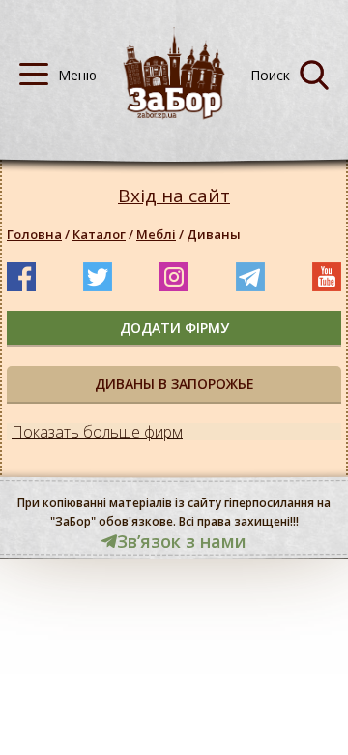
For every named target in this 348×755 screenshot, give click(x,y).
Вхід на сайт (174, 196)
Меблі (156, 234)
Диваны (214, 234)
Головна (34, 234)
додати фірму (174, 327)
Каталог (99, 234)
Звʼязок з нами (181, 541)
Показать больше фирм (97, 431)
